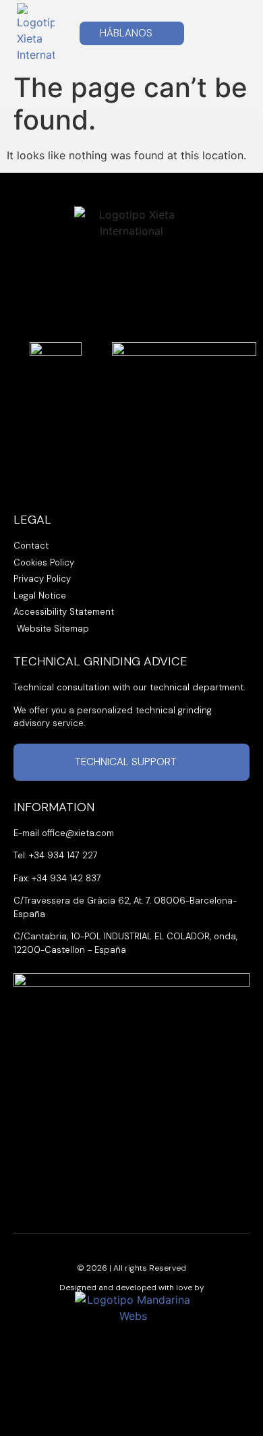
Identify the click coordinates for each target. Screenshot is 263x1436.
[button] (234, 33)
